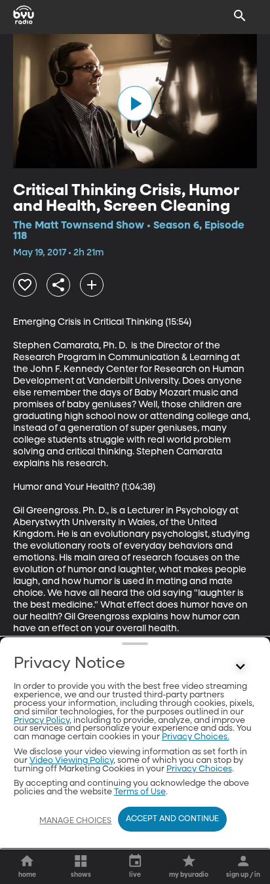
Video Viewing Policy (71, 760)
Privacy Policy (41, 720)
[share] (58, 285)
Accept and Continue (172, 819)
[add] (92, 285)
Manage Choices (75, 821)
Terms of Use (140, 792)
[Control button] (239, 666)
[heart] (25, 285)
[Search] (240, 15)
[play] (135, 103)
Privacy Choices (199, 769)
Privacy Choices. (195, 737)
